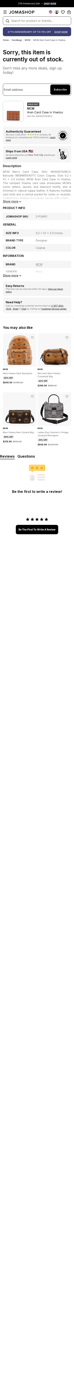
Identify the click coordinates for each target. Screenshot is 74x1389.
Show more (10, 201)
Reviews (7, 456)
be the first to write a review (37, 529)
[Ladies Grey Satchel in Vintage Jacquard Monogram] (67, 396)
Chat (23, 308)
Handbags (17, 40)
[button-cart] (69, 12)
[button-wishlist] (63, 12)
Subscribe (60, 89)
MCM (27, 40)
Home (6, 40)
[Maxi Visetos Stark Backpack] (32, 337)
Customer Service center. (54, 308)
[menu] (5, 12)
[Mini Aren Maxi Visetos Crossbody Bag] (67, 337)
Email (15, 308)
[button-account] (57, 12)
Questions (26, 456)
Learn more (11, 157)
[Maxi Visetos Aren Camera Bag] (32, 396)
